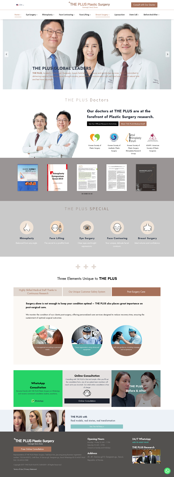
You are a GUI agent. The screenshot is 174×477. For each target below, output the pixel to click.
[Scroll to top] (167, 469)
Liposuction (119, 14)
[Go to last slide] (6, 54)
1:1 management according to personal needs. (47, 348)
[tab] (82, 193)
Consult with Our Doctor (144, 4)
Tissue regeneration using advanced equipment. (87, 348)
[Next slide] (167, 54)
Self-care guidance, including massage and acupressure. (126, 348)
